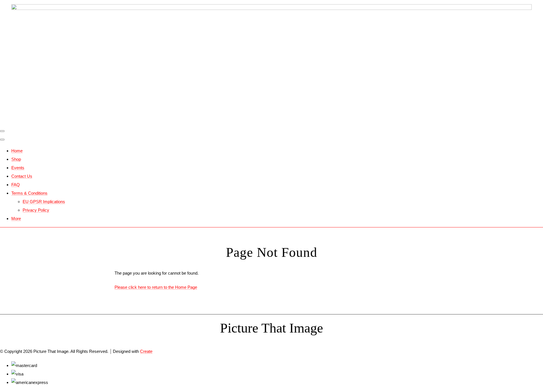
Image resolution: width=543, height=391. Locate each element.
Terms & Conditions (29, 193)
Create (146, 351)
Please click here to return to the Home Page (156, 287)
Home (17, 150)
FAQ (15, 184)
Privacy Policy (36, 210)
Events (17, 167)
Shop (16, 159)
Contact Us (21, 176)
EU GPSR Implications (44, 201)
